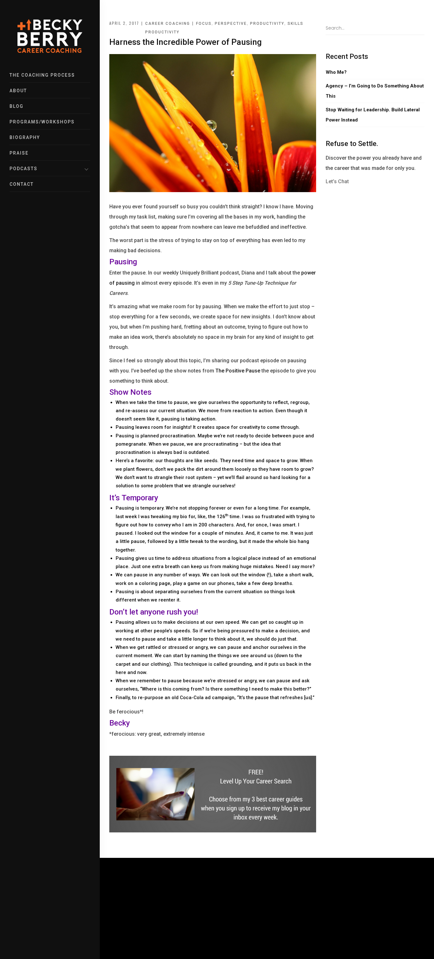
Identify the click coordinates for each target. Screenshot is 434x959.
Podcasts (23, 168)
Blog (17, 106)
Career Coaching (167, 23)
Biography (25, 137)
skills (295, 23)
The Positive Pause (237, 371)
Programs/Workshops (42, 121)
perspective (231, 23)
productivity (267, 23)
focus (204, 23)
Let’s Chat (337, 181)
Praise (19, 153)
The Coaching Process (42, 75)
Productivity (162, 32)
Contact (22, 184)
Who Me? (336, 72)
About (18, 90)
